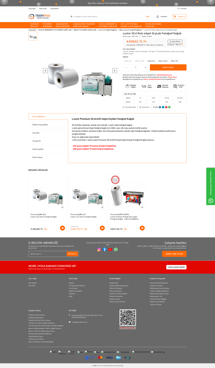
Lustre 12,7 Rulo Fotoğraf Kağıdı (83, 217)
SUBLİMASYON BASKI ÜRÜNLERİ (63, 25)
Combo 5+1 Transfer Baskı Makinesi (41, 323)
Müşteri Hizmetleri (75, 291)
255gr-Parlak (139, 61)
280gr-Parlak (162, 61)
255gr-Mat (128, 61)
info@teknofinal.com (79, 322)
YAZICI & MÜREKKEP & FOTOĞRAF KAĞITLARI (108, 25)
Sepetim (72, 293)
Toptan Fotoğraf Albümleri (159, 291)
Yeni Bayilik (32, 283)
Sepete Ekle (168, 67)
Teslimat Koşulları (115, 288)
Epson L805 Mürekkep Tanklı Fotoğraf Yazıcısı (44, 328)
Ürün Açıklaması (38, 116)
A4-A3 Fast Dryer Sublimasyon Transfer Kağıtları (45, 326)
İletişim (71, 283)
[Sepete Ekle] (62, 228)
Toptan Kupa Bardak (157, 302)
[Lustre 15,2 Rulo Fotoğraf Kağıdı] (48, 193)
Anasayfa (32, 8)
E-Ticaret (100, 366)
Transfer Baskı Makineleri (159, 283)
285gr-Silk (174, 61)
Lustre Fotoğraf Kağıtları (107, 30)
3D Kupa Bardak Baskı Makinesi (40, 334)
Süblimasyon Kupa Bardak (159, 288)
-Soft (94, 366)
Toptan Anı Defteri (156, 286)
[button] (45, 70)
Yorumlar (36, 133)
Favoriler (183, 8)
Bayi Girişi (172, 77)
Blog (70, 296)
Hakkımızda (113, 283)
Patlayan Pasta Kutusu (36, 315)
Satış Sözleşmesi (115, 291)
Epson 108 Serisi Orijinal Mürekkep (41, 342)
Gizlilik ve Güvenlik (116, 296)
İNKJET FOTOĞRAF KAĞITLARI (85, 30)
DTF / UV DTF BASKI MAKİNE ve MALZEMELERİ (131, 25)
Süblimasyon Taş (156, 296)
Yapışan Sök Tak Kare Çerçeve (39, 320)
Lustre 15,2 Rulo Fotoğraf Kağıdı (43, 217)
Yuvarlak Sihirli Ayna (35, 336)
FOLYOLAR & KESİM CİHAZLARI (153, 25)
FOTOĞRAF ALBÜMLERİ (47, 25)
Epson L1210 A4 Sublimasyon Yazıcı (41, 331)
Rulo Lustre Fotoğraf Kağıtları (130, 30)
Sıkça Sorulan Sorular (117, 302)
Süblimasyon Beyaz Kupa (159, 293)
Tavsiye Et (145, 107)
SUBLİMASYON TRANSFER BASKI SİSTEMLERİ (84, 25)
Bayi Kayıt (43, 8)
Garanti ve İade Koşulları (118, 293)
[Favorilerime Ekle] (62, 207)
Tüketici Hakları (114, 299)
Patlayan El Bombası (36, 318)
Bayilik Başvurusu (164, 75)
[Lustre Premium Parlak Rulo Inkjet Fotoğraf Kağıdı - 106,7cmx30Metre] (127, 193)
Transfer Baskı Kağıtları (158, 299)
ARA (147, 16)
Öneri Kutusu (37, 157)
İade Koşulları (37, 149)
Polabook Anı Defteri (36, 339)
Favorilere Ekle (130, 107)
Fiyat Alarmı (176, 41)
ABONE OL (72, 254)
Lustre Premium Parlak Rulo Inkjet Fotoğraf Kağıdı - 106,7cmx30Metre (124, 218)
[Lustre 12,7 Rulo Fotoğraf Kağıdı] (88, 193)
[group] (80, 71)
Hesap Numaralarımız (77, 286)
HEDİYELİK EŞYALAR (34, 25)
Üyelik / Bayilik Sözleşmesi (118, 286)
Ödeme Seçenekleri (40, 125)
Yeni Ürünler (73, 288)
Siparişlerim (54, 8)
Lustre (149, 36)
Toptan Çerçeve (155, 304)
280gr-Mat (151, 61)
